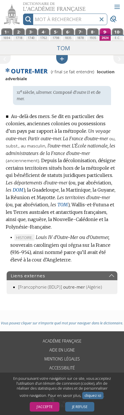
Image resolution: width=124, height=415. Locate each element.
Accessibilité (62, 368)
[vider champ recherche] (101, 19)
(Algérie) (60, 287)
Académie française (62, 341)
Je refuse (79, 406)
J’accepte (44, 406)
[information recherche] (28, 19)
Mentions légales (62, 359)
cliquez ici (92, 395)
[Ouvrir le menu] (117, 7)
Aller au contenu (22, 5)
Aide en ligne (62, 350)
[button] (62, 59)
